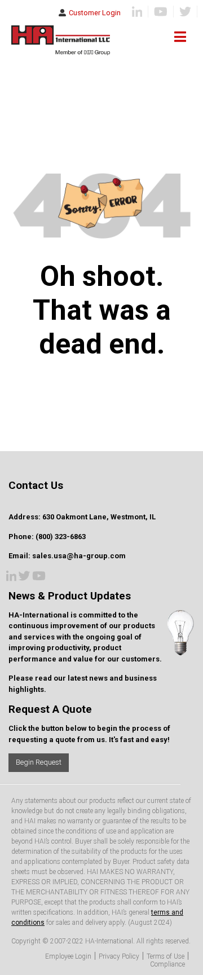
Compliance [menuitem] (167, 964)
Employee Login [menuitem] (68, 956)
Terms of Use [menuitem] (165, 956)
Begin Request (38, 762)
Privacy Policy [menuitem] (119, 956)
